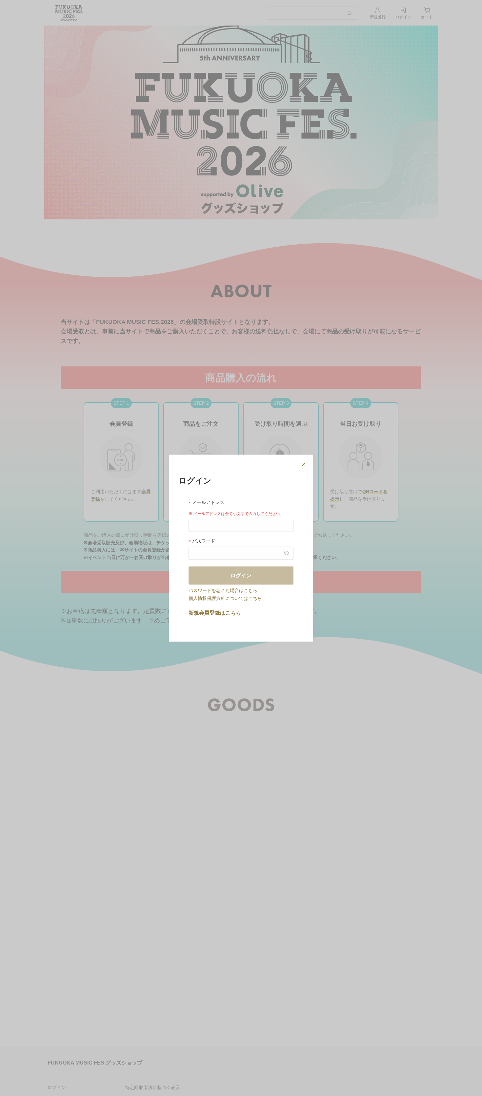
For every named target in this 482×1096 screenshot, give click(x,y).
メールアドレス (207, 502)
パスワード (203, 540)
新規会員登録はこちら (215, 612)
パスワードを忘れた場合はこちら (223, 590)
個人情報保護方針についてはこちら (225, 598)
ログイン (241, 575)
